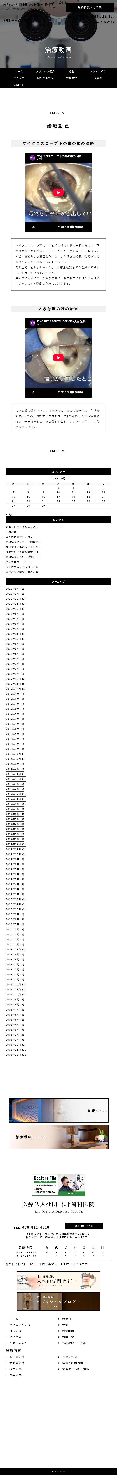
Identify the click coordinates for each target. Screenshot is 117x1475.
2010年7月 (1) (15, 924)
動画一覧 (68, 1337)
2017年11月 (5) (16, 683)
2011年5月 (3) (15, 879)
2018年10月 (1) (16, 638)
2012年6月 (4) (15, 814)
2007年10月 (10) (17, 1054)
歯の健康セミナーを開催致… (23, 542)
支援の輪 (11, 532)
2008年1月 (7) (15, 1039)
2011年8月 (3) (15, 864)
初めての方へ (18, 1343)
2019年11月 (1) (16, 603)
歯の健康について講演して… (23, 557)
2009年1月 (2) (15, 979)
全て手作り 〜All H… (20, 562)
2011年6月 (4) (15, 874)
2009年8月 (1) (15, 959)
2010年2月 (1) (15, 939)
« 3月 (9, 514)
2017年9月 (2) (15, 694)
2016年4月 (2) (15, 739)
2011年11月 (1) (16, 849)
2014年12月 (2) (16, 759)
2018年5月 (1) (15, 653)
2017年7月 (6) (15, 704)
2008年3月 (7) (15, 1029)
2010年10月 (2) (16, 909)
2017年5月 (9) (15, 714)
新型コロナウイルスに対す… (23, 527)
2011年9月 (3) (15, 859)
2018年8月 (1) (15, 643)
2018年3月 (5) (15, 663)
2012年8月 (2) (15, 804)
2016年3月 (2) (15, 744)
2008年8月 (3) (15, 1004)
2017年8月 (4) (15, 699)
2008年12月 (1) (16, 984)
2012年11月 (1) (16, 799)
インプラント (71, 1357)
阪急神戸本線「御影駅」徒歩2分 (25, 20)
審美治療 (15, 1375)
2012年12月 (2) (16, 794)
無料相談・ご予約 (90, 7)
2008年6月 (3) (15, 1014)
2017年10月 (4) (16, 689)
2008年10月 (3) (16, 994)
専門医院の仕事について (21, 537)
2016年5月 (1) (15, 734)
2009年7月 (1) (15, 964)
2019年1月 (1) (15, 628)
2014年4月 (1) (15, 769)
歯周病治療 (17, 1363)
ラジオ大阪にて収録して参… (23, 567)
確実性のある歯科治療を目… (23, 552)
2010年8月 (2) (15, 919)
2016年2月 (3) (15, 749)
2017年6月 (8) (15, 709)
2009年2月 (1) (15, 974)
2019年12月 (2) (16, 598)
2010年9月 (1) (15, 914)
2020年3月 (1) (15, 588)
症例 (65, 1325)
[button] (71, 78)
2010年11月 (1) (16, 904)
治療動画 (58, 126)
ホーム (13, 1319)
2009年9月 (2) (15, 954)
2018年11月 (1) (16, 633)
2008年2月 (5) (15, 1034)
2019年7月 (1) (15, 618)
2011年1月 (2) (15, 894)
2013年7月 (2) (15, 784)
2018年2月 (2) (15, 668)
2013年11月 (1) (16, 774)
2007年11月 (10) (17, 1049)
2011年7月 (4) (15, 869)
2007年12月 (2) (16, 1044)
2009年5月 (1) (15, 969)
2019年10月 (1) (16, 608)
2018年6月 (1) (15, 648)
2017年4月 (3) (15, 719)
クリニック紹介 (20, 1325)
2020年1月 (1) (15, 593)
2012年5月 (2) (15, 819)
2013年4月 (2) (15, 789)
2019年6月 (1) (15, 623)
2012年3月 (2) (15, 829)
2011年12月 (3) (16, 844)
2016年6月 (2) (15, 729)
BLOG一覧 (58, 112)
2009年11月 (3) (16, 949)
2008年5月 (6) (15, 1019)
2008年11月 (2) (16, 989)
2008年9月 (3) (15, 999)
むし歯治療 (17, 1357)
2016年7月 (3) (15, 724)
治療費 (66, 1319)
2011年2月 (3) (15, 889)
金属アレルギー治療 (75, 1369)
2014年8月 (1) (15, 764)
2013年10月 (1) (16, 779)
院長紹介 (15, 1331)
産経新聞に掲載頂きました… (23, 547)
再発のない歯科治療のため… (23, 572)
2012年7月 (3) (15, 809)
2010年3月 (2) (15, 934)
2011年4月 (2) (15, 884)
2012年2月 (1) (15, 834)
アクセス (15, 1337)
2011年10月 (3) (16, 854)
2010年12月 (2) (16, 899)
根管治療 (15, 1369)
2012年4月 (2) (15, 824)
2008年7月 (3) (15, 1009)
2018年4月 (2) (15, 658)
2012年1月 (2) (15, 839)
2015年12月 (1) (16, 754)
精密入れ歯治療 (72, 1363)
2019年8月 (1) (15, 613)
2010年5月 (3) (15, 929)
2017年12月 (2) (16, 678)
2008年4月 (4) (15, 1024)
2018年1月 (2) (15, 673)
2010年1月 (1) (15, 944)
